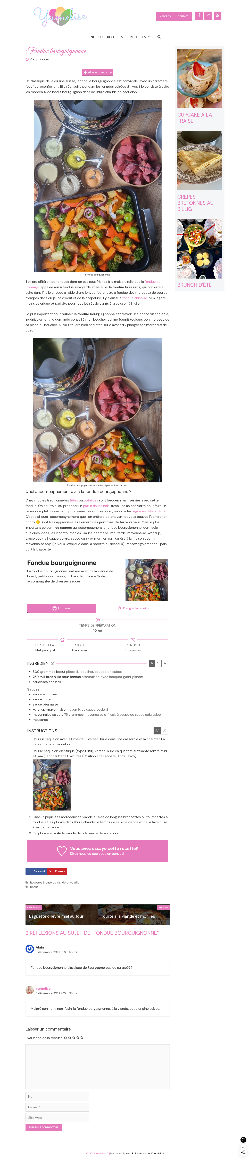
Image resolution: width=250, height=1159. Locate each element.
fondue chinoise (134, 298)
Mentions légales (120, 1153)
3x (164, 663)
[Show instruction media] (157, 730)
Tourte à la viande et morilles (128, 916)
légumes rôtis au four (148, 511)
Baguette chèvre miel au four (56, 916)
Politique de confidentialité (148, 1153)
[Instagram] (208, 16)
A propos (165, 16)
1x (152, 663)
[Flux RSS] (217, 16)
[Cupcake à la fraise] (199, 105)
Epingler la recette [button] (135, 608)
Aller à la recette (99, 72)
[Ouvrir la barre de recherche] (159, 37)
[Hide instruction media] (164, 730)
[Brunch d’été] (199, 276)
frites (74, 500)
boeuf (34, 887)
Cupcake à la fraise (194, 117)
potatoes (91, 500)
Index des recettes (106, 37)
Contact (183, 16)
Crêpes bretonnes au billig (195, 202)
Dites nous (78, 853)
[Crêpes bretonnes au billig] (199, 187)
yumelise (43, 988)
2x (158, 663)
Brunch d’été (194, 285)
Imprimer (64, 608)
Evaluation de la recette (44, 1038)
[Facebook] (199, 16)
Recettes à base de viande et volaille (54, 882)
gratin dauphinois (96, 506)
